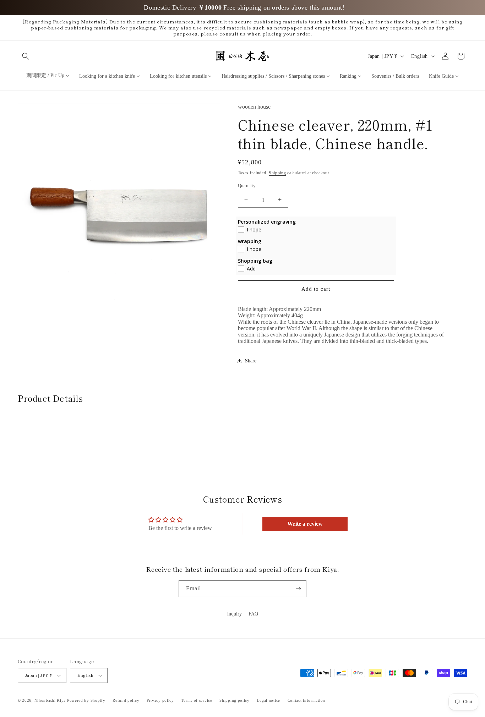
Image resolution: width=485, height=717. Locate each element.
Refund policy (126, 700)
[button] (25, 56)
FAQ (253, 614)
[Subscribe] (298, 588)
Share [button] (250, 360)
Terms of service (196, 700)
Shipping (277, 172)
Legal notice (268, 700)
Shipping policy (234, 700)
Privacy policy (160, 700)
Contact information (306, 700)
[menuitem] (47, 75)
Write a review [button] (305, 524)
